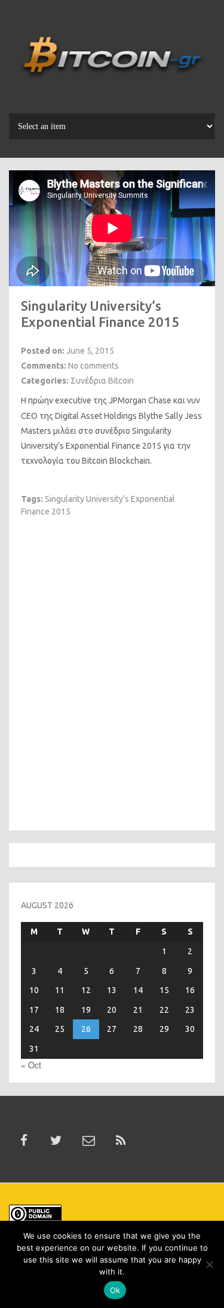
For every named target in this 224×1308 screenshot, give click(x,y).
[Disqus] (112, 666)
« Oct (31, 1065)
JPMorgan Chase (140, 400)
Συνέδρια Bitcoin (102, 380)
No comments (93, 365)
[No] (209, 1264)
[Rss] (121, 1141)
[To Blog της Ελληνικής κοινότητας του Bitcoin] (112, 61)
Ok (115, 1290)
